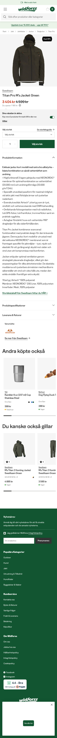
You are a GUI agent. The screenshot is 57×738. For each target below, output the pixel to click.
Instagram (10, 676)
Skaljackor (41, 31)
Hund (6, 563)
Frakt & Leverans (11, 616)
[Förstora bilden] (28, 60)
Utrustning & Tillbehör (13, 574)
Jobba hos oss (10, 647)
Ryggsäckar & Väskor (12, 584)
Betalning (8, 621)
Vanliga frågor (9, 610)
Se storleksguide (44, 129)
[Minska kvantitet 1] (4, 144)
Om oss (7, 641)
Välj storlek (37, 144)
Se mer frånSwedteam (16, 338)
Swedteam (7, 90)
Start (4, 31)
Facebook (10, 672)
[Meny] (5, 9)
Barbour (42, 392)
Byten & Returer (10, 605)
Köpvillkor (8, 626)
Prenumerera (43, 540)
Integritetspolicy (11, 658)
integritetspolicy (35, 533)
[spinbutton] (10, 144)
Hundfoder (8, 579)
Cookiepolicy (9, 663)
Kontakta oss (9, 599)
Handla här (28, 723)
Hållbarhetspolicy (11, 652)
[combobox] (28, 135)
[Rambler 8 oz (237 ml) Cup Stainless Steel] (19, 374)
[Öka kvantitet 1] (15, 144)
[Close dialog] (52, 705)
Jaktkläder (21, 31)
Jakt (12, 31)
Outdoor (7, 557)
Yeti (6, 392)
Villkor (4, 121)
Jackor (31, 31)
